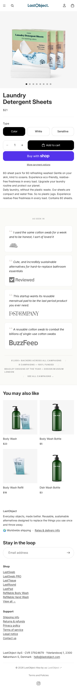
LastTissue (9, 580)
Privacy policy (11, 625)
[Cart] (72, 5)
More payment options (38, 164)
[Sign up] (68, 553)
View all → (9, 601)
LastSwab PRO (12, 576)
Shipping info (11, 617)
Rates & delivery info (47, 530)
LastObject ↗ (55, 667)
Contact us (9, 637)
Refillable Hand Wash (16, 597)
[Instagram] (38, 683)
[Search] (12, 5)
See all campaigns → (40, 376)
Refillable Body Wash (16, 592)
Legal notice (10, 633)
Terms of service (13, 629)
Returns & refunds (14, 621)
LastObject (30, 667)
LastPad (8, 588)
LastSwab (9, 572)
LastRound (9, 584)
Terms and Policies (39, 675)
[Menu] (4, 5)
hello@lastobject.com (47, 656)
